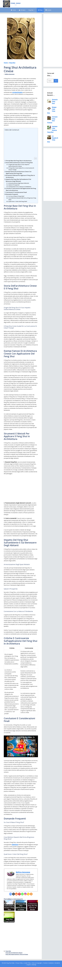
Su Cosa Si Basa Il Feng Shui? (16, 196)
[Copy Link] (28, 894)
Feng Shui (30, 10)
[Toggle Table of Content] (34, 158)
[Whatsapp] (22, 894)
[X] (13, 894)
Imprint (29, 964)
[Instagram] (25, 894)
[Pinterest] (19, 894)
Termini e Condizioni (48, 963)
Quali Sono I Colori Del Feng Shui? (17, 201)
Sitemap (34, 964)
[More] (31, 894)
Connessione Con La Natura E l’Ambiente (19, 186)
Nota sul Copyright (37, 963)
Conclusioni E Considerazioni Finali (16, 192)
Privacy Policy (19, 963)
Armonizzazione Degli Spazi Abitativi (18, 183)
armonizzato (17, 92)
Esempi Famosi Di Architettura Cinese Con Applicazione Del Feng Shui (18, 172)
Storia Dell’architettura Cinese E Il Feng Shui (19, 162)
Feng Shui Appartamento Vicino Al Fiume (17, 954)
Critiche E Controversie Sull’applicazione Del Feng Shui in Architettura (21, 189)
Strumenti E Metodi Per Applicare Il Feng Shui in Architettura (20, 176)
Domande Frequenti (12, 194)
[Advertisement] (20, 144)
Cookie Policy (27, 963)
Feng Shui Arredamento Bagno (14, 952)
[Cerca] (56, 81)
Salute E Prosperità (13, 185)
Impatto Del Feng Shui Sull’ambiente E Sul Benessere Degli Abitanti (18, 180)
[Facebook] (10, 894)
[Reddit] (16, 894)
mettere (15, 844)
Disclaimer (57, 963)
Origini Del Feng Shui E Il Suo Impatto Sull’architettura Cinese (18, 165)
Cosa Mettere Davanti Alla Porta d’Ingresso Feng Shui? (22, 198)
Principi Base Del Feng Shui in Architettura (19, 160)
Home (6, 63)
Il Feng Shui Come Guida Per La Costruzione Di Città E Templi (21, 168)
